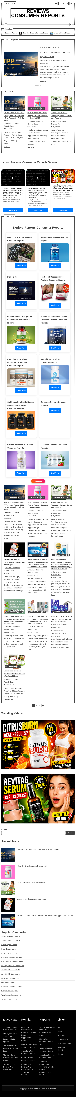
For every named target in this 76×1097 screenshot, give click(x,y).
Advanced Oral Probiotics (14, 616)
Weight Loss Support (59, 113)
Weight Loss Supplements (37, 113)
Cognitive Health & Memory (61, 616)
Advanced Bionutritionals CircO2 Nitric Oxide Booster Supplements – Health (32, 33)
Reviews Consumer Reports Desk (53, 60)
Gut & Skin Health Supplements (13, 962)
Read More (43, 81)
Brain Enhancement (58, 559)
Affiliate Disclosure (64, 1043)
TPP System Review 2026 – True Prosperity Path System (14, 118)
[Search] (71, 24)
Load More (38, 481)
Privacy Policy (62, 1039)
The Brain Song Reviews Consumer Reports (10, 1057)
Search (4, 830)
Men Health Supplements (10, 978)
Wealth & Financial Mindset (50, 47)
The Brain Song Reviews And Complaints (9, 1066)
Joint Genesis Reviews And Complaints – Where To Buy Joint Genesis (38, 621)
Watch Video (13, 210)
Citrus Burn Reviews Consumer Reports (31, 899)
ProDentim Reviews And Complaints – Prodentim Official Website (14, 621)
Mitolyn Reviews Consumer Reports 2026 (32, 866)
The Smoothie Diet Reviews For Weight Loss (10, 1048)
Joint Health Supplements (10, 974)
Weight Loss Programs (12, 671)
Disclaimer (61, 1035)
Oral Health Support (8, 982)
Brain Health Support (9, 953)
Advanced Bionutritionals (37, 559)
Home (59, 1027)
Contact (60, 1054)
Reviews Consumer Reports (45, 1089)
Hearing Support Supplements (12, 966)
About (59, 1031)
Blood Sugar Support (9, 945)
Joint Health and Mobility (37, 616)
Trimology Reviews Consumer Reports (31, 882)
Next (43, 705)
